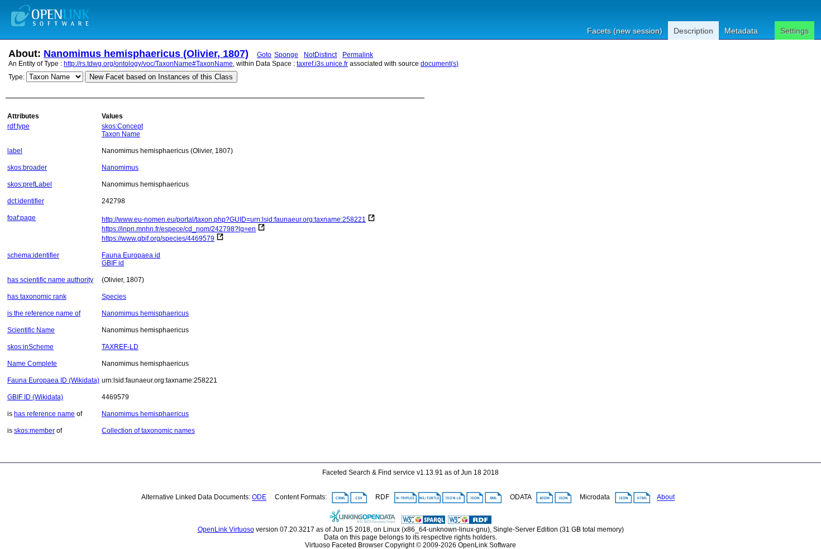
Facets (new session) (624, 30)
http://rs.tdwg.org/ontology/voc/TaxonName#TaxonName (148, 64)
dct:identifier (25, 201)
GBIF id (113, 263)
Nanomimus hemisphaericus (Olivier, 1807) (146, 53)
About (666, 498)
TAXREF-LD (120, 347)
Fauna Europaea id (131, 255)
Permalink (357, 55)
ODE (259, 498)
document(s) (440, 64)
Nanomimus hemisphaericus (145, 313)
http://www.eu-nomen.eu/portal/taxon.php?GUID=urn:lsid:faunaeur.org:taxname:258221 (234, 219)
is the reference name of (43, 313)
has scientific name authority (50, 280)
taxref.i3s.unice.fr (322, 64)
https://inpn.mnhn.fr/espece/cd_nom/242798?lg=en (179, 229)
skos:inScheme (30, 347)
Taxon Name (121, 134)
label (14, 151)
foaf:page (21, 218)
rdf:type (18, 126)
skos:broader (27, 167)
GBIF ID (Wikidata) (35, 397)
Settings (794, 30)
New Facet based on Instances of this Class (161, 77)
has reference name (44, 414)
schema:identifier (33, 255)
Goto (264, 55)
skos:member (34, 431)
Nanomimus (120, 167)
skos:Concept (122, 126)
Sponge (286, 55)
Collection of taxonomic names (148, 431)
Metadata (741, 30)
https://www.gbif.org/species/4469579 (158, 238)
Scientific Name (31, 330)
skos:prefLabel (29, 184)
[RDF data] (469, 522)
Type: (16, 77)
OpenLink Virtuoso (226, 529)
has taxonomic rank (36, 296)
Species (114, 296)
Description (693, 30)
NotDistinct (320, 55)
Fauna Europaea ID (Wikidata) (53, 380)
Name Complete (32, 363)
